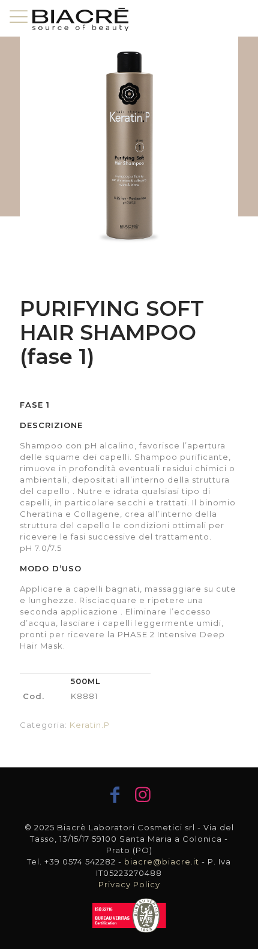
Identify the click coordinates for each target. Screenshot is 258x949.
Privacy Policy (129, 884)
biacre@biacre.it (161, 861)
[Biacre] (80, 18)
